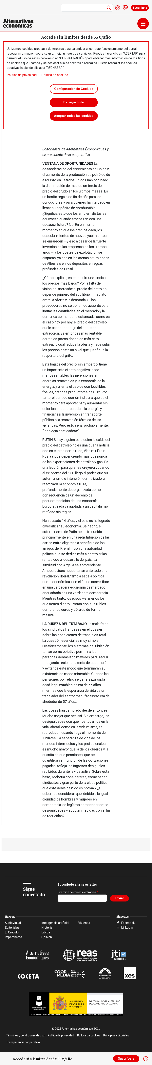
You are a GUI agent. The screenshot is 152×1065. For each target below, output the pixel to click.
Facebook (128, 923)
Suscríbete (140, 7)
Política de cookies (54, 75)
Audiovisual (13, 923)
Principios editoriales (116, 1035)
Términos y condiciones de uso (25, 1035)
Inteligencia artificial (55, 923)
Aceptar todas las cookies (73, 116)
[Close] (145, 1058)
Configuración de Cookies (73, 89)
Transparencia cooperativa (23, 1042)
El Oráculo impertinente (13, 934)
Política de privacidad (22, 75)
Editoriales (12, 927)
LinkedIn (127, 927)
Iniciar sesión (117, 7)
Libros (45, 932)
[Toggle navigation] (143, 23)
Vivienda (84, 923)
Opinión (46, 937)
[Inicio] (20, 23)
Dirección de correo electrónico (77, 892)
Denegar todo (73, 102)
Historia (46, 927)
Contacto (125, 7)
